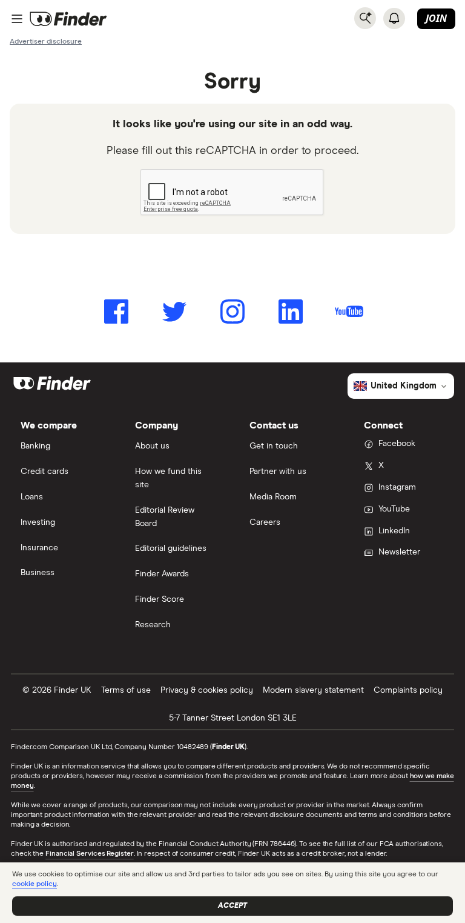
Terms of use (126, 690)
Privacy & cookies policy (206, 690)
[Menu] (17, 19)
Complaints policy (408, 690)
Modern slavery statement (313, 690)
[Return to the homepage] (68, 19)
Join (436, 18)
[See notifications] (394, 18)
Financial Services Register (89, 854)
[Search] (365, 18)
